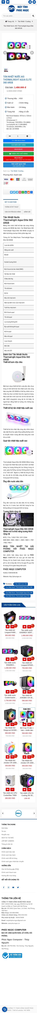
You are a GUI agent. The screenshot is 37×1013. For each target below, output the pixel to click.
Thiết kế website (17, 1010)
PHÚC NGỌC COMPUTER (14, 569)
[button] (5, 53)
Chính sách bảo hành (9, 855)
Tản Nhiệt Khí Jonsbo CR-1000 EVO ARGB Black (27, 763)
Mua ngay (18, 149)
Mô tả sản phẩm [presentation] (11, 202)
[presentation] (3, 813)
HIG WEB (27, 1010)
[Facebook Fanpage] (3, 887)
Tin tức (4, 831)
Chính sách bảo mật (8, 852)
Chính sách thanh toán (9, 872)
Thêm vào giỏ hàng (19, 154)
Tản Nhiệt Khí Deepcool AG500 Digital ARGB (10, 730)
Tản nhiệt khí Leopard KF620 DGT (27, 665)
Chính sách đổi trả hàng (9, 858)
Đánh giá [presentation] (27, 212)
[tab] (10, 202)
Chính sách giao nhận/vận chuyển (13, 861)
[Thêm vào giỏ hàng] (8, 626)
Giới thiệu (5, 828)
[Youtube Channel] (13, 887)
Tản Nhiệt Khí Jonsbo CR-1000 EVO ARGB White (10, 762)
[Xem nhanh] (12, 626)
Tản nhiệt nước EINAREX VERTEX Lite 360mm (27, 632)
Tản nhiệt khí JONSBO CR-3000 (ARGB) (27, 697)
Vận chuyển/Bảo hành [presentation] (13, 212)
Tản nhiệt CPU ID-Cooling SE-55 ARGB (27, 795)
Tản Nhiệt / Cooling (17, 171)
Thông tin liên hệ (7, 844)
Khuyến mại (5, 834)
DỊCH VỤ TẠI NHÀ (7, 838)
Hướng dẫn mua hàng (9, 875)
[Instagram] (8, 887)
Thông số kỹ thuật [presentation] (12, 207)
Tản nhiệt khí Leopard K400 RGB (10, 632)
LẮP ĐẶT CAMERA (8, 841)
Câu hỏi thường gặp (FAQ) (10, 869)
